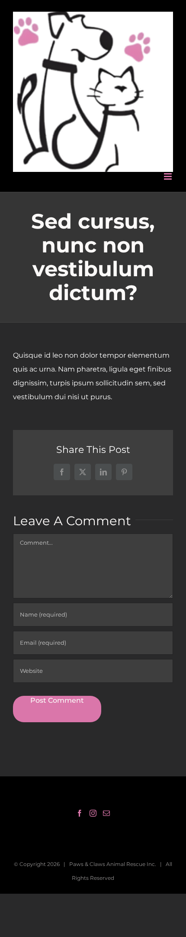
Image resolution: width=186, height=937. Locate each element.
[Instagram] (93, 802)
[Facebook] (79, 802)
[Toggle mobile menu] (168, 165)
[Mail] (106, 802)
